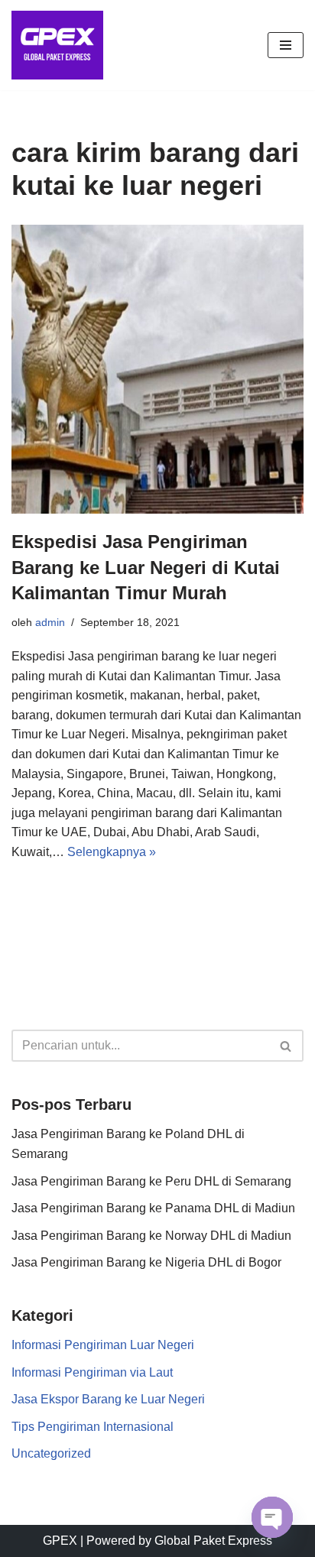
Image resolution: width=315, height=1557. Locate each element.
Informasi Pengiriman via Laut (92, 1372)
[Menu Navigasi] (286, 45)
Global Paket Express (213, 1540)
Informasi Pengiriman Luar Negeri (102, 1344)
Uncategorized (51, 1453)
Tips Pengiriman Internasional (92, 1426)
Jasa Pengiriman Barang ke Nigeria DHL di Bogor (146, 1262)
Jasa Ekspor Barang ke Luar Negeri (108, 1399)
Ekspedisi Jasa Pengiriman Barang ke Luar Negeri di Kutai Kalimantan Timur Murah (145, 567)
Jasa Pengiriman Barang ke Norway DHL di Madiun (151, 1235)
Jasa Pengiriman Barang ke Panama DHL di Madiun (153, 1208)
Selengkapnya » (111, 851)
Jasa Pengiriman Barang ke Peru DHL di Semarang (151, 1181)
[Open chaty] (272, 1517)
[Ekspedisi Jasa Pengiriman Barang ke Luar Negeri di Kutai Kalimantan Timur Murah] (157, 369)
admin (50, 622)
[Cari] (286, 1046)
